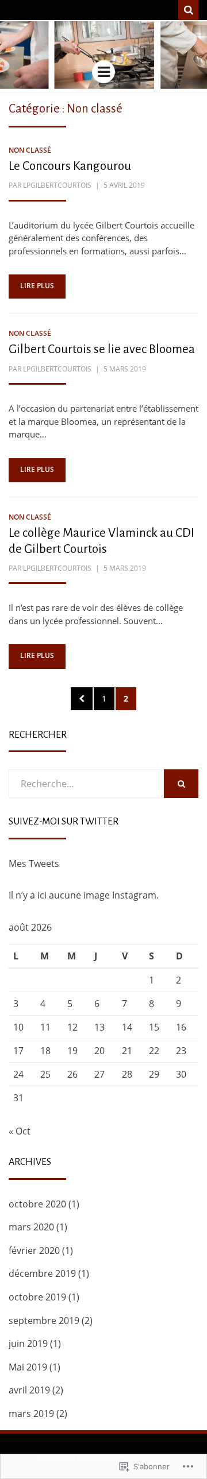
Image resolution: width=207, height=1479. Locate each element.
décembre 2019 (42, 1273)
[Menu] (103, 71)
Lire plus (37, 286)
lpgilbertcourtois (57, 185)
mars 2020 (31, 1227)
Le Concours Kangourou (70, 166)
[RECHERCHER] (181, 783)
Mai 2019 (28, 1367)
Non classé (30, 150)
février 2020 (34, 1250)
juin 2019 (28, 1343)
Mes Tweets (34, 863)
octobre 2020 (37, 1204)
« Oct (19, 1131)
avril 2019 (29, 1390)
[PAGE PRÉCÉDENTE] (82, 698)
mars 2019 (31, 1413)
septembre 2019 (44, 1320)
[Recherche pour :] (86, 783)
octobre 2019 (37, 1297)
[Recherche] (188, 10)
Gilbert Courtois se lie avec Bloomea (102, 349)
